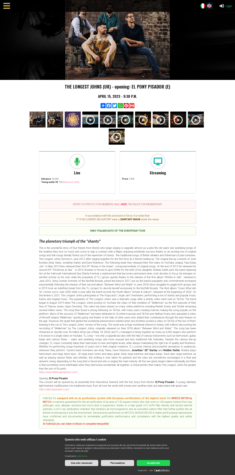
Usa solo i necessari (81, 463)
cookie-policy (81, 456)
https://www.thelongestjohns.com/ (58, 372)
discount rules (71, 182)
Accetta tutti (153, 463)
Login (229, 6)
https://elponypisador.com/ (54, 389)
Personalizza (117, 463)
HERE (124, 204)
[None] (38, 120)
